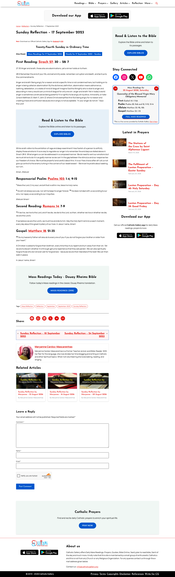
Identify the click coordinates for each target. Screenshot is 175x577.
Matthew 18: (37, 231)
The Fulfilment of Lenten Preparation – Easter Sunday (140, 167)
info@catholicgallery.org (87, 566)
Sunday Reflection (80, 306)
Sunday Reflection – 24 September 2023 (85, 335)
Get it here (153, 121)
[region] (136, 104)
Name (18, 451)
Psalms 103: (56, 179)
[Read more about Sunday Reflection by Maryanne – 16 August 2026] (62, 388)
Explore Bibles (62, 134)
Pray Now (87, 525)
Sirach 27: (46, 62)
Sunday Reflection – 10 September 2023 (40, 335)
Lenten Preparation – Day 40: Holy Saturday (143, 187)
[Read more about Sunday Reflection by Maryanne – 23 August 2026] (30, 388)
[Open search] (156, 3)
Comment (20, 422)
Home (18, 26)
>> (156, 88)
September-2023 (64, 306)
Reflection (25, 26)
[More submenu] (151, 3)
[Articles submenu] (129, 3)
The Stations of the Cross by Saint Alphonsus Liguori (139, 146)
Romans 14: (51, 206)
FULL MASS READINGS (136, 117)
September (51, 306)
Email (18, 461)
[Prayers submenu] (107, 3)
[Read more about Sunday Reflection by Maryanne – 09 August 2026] (94, 388)
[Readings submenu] (86, 3)
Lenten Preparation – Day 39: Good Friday (143, 205)
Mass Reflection (27, 306)
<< (115, 88)
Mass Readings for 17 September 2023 (45, 54)
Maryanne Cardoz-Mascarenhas (53, 346)
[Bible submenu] (95, 3)
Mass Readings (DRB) (62, 290)
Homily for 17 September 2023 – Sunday (83, 54)
